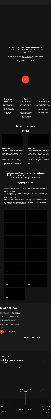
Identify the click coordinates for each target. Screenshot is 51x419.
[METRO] (3, 2)
